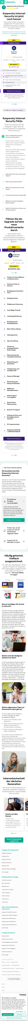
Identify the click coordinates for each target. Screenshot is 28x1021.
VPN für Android (5, 895)
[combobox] (21, 2)
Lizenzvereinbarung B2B (15, 965)
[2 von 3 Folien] (14, 104)
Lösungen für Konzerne (8, 933)
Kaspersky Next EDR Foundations (9, 915)
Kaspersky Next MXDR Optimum (9, 924)
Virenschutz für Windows (7, 889)
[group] (14, 70)
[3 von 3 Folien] (16, 104)
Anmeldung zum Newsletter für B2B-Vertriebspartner (10, 971)
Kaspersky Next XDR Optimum (9, 921)
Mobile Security (5, 886)
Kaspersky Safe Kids (6, 862)
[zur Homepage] (10, 2)
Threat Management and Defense (10, 942)
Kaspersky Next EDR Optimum (9, 918)
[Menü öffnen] (2, 2)
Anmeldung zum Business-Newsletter (8, 968)
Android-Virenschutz (7, 880)
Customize (19, 1014)
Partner (3, 990)
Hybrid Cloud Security (7, 951)
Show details (19, 1011)
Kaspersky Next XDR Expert (8, 945)
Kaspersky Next (5, 936)
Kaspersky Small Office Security (9, 912)
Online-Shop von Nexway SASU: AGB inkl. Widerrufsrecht (11, 974)
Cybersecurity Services (7, 939)
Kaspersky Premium (6, 859)
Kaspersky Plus (5, 856)
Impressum (4, 962)
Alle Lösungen (5, 872)
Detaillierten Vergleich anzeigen (13, 110)
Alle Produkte (5, 927)
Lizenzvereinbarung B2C (6, 965)
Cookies (8, 962)
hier (13, 164)
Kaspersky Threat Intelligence (8, 948)
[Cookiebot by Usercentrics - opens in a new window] (19, 995)
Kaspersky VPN (5, 865)
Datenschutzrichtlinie (14, 962)
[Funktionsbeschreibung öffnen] (4, 278)
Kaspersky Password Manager (9, 868)
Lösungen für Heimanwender (10, 850)
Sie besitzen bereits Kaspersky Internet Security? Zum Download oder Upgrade (14, 33)
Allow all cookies (7, 1014)
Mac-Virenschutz (6, 883)
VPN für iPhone (5, 899)
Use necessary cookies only (14, 1017)
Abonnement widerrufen (20, 968)
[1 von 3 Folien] (12, 104)
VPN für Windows (6, 892)
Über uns (3, 987)
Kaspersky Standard (6, 853)
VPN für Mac (5, 902)
